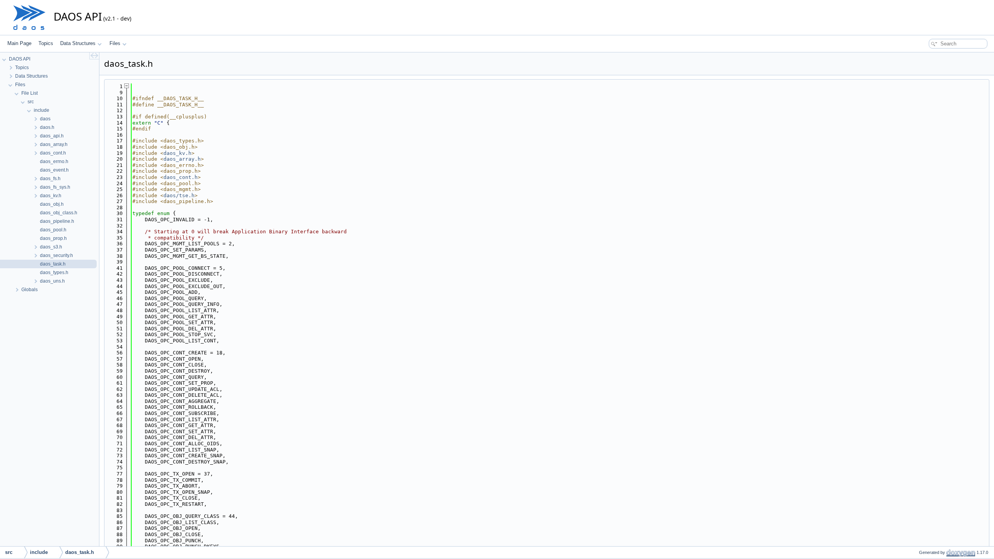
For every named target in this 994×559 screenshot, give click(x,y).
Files (114, 43)
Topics (45, 43)
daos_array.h (182, 159)
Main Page (19, 43)
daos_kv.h (177, 153)
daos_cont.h (180, 177)
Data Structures (78, 43)
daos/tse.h (179, 195)
